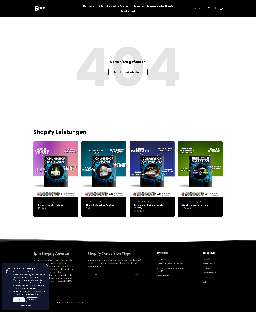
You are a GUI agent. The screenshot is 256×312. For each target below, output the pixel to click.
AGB (204, 282)
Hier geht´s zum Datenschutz (26, 294)
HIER (69, 281)
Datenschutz (209, 263)
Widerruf (207, 268)
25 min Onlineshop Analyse (113, 6)
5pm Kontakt (128, 11)
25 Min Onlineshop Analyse (100, 205)
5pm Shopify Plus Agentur (48, 202)
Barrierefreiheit (210, 273)
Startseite (88, 6)
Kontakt (206, 259)
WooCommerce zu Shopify (196, 205)
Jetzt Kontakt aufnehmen (128, 72)
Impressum (208, 277)
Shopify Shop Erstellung (50, 205)
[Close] (46, 264)
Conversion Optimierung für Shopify (153, 6)
